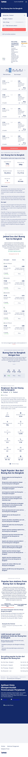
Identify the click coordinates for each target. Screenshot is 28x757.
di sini (14, 344)
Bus (8, 677)
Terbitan (3, 746)
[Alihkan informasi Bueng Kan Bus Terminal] (25, 625)
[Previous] (5, 371)
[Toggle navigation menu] (26, 2)
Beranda (3, 677)
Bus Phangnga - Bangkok (7, 668)
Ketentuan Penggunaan (13, 746)
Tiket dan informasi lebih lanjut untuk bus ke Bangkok (13, 648)
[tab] (6, 74)
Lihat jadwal (7, 182)
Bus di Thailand (14, 677)
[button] (8, 22)
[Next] (24, 70)
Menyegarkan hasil (13, 254)
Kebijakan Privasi (5, 749)
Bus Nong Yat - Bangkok (7, 665)
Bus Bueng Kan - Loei (6, 671)
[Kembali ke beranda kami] (3, 2)
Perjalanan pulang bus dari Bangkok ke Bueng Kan (13, 645)
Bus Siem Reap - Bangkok (7, 662)
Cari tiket (7, 165)
